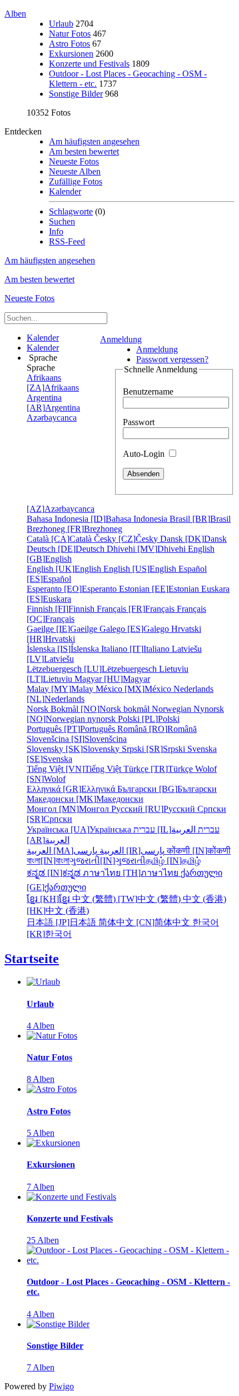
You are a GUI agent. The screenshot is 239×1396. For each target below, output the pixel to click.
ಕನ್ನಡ (55, 873)
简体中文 (145, 922)
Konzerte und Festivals (89, 63)
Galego (135, 629)
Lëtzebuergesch (93, 669)
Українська (80, 829)
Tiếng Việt (75, 769)
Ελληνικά (72, 789)
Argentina (53, 402)
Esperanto (73, 589)
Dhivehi (147, 549)
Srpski (154, 749)
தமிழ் (173, 860)
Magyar (112, 679)
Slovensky (74, 749)
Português (72, 729)
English (65, 569)
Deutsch (67, 549)
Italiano (136, 649)
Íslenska (64, 649)
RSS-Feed (67, 241)
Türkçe (159, 769)
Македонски (85, 799)
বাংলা (48, 860)
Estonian (160, 589)
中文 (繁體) (127, 899)
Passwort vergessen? (172, 359)
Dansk (193, 539)
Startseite (31, 958)
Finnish (62, 609)
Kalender (65, 191)
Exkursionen (71, 53)
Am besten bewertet (84, 151)
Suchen (62, 221)
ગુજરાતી (107, 860)
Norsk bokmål (89, 709)
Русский (154, 809)
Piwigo (61, 1386)
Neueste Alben (75, 171)
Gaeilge (63, 629)
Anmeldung (121, 339)
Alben (15, 13)
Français (137, 609)
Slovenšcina (77, 739)
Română (157, 729)
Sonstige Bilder (76, 93)
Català (60, 539)
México (134, 689)
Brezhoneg (74, 529)
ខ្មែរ (49, 899)
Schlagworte (71, 211)
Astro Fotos (69, 43)
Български (167, 789)
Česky (127, 539)
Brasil (200, 519)
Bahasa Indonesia (98, 519)
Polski (149, 719)
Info (56, 231)
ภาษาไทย (132, 873)
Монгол (69, 809)
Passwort (139, 422)
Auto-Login (145, 453)
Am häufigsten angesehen (94, 141)
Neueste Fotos (74, 161)
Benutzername (148, 391)
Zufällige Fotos (75, 181)
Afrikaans (53, 382)
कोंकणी (199, 850)
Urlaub (61, 23)
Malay (61, 689)
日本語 (62, 922)
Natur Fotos (70, 33)
